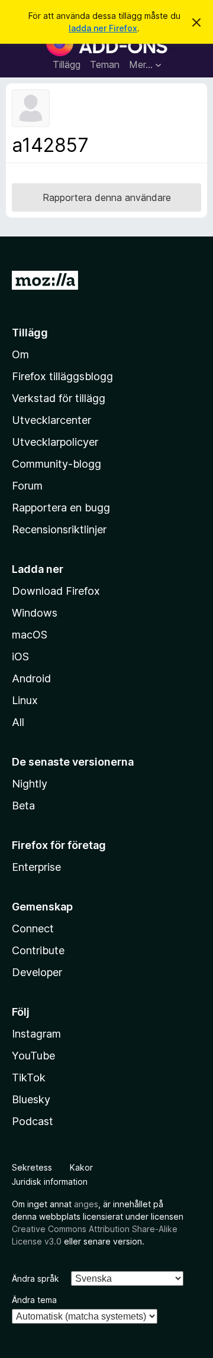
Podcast (32, 1121)
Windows (34, 613)
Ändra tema (34, 1300)
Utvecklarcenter (51, 420)
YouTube (33, 1055)
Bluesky (31, 1099)
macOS (29, 634)
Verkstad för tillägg (58, 398)
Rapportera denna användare (107, 197)
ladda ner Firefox (103, 28)
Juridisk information (50, 1181)
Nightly (29, 783)
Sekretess (32, 1167)
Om (20, 354)
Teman (105, 64)
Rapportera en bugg (61, 507)
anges (86, 1204)
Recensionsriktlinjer (59, 529)
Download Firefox (56, 591)
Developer (37, 972)
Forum (27, 485)
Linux (25, 700)
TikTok (29, 1077)
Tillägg (66, 64)
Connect (33, 928)
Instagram (36, 1034)
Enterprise (36, 867)
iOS (20, 656)
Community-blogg (56, 464)
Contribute (38, 950)
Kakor (81, 1167)
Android (31, 678)
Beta (23, 805)
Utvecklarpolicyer (55, 442)
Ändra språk (35, 1278)
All (18, 722)
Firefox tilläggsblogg (62, 376)
